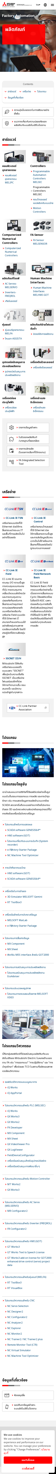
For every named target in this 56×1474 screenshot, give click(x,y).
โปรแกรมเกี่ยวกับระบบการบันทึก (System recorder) (27, 843)
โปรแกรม (41, 91)
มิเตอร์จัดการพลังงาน (43, 334)
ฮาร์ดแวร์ (12, 91)
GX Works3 (13, 1116)
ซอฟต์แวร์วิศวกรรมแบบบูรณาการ (21, 1082)
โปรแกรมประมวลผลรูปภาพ (18, 988)
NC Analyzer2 (15, 1323)
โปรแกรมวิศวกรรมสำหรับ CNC (20, 1300)
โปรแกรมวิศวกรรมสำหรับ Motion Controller (27, 1179)
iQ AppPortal (14, 1093)
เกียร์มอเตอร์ (11, 301)
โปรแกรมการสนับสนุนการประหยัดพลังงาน (25, 967)
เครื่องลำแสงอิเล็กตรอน (39, 409)
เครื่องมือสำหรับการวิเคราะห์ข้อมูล (21, 915)
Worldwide (45, 5)
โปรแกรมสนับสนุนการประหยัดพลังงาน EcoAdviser (26, 974)
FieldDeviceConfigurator (21, 1155)
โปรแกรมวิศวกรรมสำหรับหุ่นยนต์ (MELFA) (25, 1277)
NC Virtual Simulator (19, 1350)
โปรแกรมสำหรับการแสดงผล (18, 824)
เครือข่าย (27, 91)
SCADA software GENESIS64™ (23, 830)
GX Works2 (13, 1122)
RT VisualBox (14, 1288)
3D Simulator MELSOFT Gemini (24, 897)
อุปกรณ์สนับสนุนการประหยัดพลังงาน (15, 373)
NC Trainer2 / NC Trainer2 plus (25, 1339)
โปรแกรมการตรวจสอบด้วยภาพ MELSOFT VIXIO (27, 995)
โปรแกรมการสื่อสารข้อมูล (17, 938)
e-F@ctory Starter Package (22, 850)
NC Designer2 (15, 1311)
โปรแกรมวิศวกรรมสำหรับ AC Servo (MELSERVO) (22, 1204)
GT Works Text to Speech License (26, 1252)
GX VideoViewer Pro (18, 1144)
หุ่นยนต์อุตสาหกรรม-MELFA (15, 331)
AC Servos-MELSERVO (11, 285)
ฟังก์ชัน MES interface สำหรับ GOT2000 (28, 955)
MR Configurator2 (17, 1211)
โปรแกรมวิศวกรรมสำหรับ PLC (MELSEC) (25, 1105)
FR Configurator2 (16, 1229)
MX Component (15, 944)
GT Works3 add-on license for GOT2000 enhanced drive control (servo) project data (29, 1261)
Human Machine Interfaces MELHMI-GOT (42, 291)
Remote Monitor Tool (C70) (22, 1345)
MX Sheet (12, 949)
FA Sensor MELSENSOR (40, 242)
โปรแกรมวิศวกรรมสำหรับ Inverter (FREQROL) (28, 1223)
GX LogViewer (15, 1150)
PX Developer (14, 1127)
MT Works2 (13, 1184)
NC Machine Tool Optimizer (23, 855)
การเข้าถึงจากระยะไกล (15, 868)
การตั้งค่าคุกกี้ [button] (28, 1468)
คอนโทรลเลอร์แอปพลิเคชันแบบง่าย (43, 201)
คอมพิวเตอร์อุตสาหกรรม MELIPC (11, 179)
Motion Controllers (39, 210)
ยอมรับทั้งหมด (28, 1459)
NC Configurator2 (17, 1317)
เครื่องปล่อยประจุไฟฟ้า (11, 409)
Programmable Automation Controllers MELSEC (41, 177)
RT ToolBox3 (14, 902)
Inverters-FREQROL (10, 294)
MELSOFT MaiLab (17, 920)
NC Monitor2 (14, 1334)
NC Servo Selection (18, 1306)
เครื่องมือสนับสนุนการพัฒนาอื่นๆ (23, 1166)
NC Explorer (14, 1328)
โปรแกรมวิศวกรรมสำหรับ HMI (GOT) (23, 1241)
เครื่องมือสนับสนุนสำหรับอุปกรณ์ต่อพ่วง (26, 1161)
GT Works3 (13, 1247)
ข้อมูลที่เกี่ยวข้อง (15, 97)
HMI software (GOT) (18, 835)
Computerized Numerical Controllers (13, 252)
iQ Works (12, 1087)
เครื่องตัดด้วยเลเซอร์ (42, 367)
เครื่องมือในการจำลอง (15, 891)
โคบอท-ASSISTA (13, 338)
